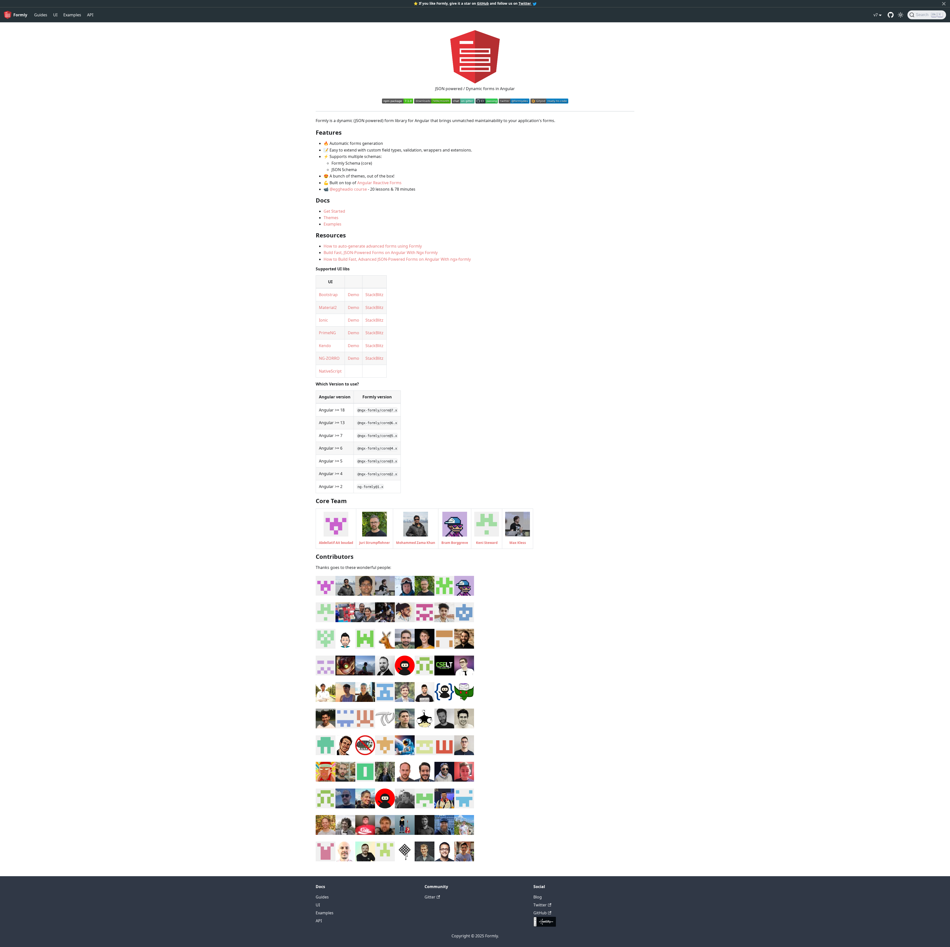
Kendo (325, 345)
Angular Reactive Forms (379, 182)
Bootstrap (328, 294)
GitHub (483, 3)
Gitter (430, 897)
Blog (537, 897)
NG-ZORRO (329, 358)
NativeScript (330, 371)
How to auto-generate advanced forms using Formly (373, 246)
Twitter (525, 3)
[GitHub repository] (891, 15)
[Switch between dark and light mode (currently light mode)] (900, 15)
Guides (40, 15)
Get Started (334, 211)
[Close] (944, 3)
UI (55, 15)
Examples (72, 15)
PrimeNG (327, 332)
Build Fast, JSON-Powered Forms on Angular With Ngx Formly (381, 252)
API (90, 15)
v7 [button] (876, 15)
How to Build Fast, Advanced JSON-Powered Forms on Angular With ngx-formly (397, 259)
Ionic (323, 320)
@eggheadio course (348, 189)
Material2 (328, 307)
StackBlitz (374, 294)
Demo (353, 294)
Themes (331, 217)
